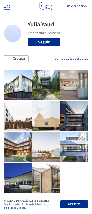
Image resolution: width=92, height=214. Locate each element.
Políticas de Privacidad (34, 204)
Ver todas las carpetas (71, 58)
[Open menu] (6, 6)
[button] (16, 58)
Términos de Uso (12, 204)
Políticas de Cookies (14, 208)
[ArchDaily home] (45, 6)
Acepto (74, 204)
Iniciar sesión (77, 6)
